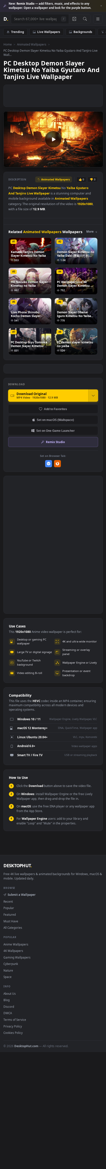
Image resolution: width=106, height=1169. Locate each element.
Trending (17, 32)
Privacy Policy (12, 1026)
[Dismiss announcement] (101, 6)
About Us (9, 993)
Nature (8, 970)
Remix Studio (55, 442)
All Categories (12, 927)
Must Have (10, 921)
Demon (31, 188)
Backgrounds (82, 32)
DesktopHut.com (26, 1046)
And (11, 193)
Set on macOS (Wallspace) (55, 419)
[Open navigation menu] (98, 19)
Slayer (43, 188)
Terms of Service (14, 1020)
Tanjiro (20, 193)
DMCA (7, 1013)
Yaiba (71, 188)
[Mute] (88, 163)
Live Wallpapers (48, 32)
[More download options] (93, 395)
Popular (8, 908)
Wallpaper (42, 193)
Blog (6, 1000)
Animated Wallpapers (31, 44)
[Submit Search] (85, 19)
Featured (9, 914)
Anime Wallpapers (15, 944)
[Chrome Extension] (48, 463)
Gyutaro (82, 188)
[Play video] (53, 139)
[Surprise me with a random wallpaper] (74, 19)
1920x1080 (85, 204)
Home (7, 44)
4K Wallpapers (13, 951)
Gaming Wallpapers (17, 957)
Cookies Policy (13, 1033)
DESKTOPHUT (17, 865)
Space (7, 977)
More (90, 231)
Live (30, 193)
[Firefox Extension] (57, 463)
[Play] (10, 163)
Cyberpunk (10, 964)
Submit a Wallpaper (21, 895)
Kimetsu (54, 188)
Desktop (19, 188)
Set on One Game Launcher (55, 430)
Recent (8, 901)
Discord (8, 1007)
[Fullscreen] (97, 163)
